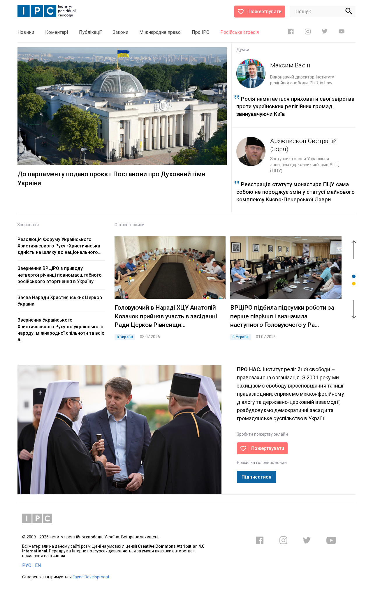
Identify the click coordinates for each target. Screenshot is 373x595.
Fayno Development (91, 577)
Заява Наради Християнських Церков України (59, 301)
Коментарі (56, 32)
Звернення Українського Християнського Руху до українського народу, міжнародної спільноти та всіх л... (60, 329)
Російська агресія (239, 32)
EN (38, 565)
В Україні (125, 337)
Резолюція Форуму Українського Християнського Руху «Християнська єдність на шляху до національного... (59, 246)
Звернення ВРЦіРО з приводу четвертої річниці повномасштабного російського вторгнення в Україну (59, 275)
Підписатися (256, 477)
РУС (26, 565)
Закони (120, 32)
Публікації (90, 32)
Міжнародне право (160, 32)
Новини (25, 32)
